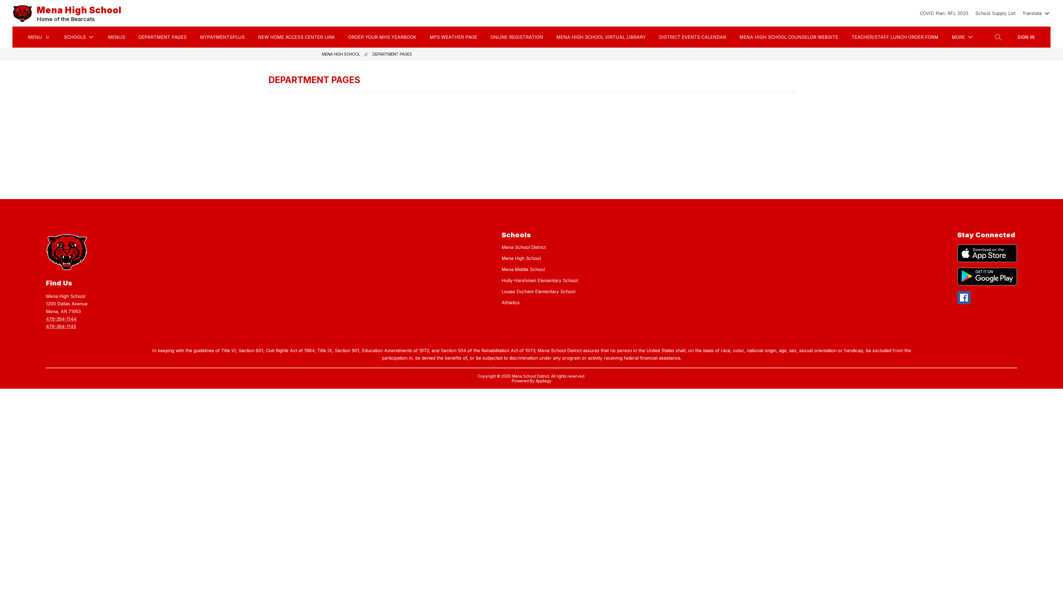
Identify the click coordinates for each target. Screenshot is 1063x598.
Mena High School (341, 54)
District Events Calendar (692, 37)
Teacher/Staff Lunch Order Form (895, 37)
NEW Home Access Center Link (296, 37)
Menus (116, 37)
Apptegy (543, 380)
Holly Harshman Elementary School (540, 280)
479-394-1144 (61, 319)
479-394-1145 (61, 326)
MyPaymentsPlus (222, 37)
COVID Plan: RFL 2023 (944, 13)
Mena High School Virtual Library (601, 37)
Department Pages (162, 37)
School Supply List (995, 13)
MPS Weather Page (453, 37)
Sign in (1026, 37)
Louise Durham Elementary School (538, 291)
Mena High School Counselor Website (788, 37)
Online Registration (517, 37)
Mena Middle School (523, 269)
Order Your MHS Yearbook (382, 37)
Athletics (511, 302)
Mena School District (524, 247)
